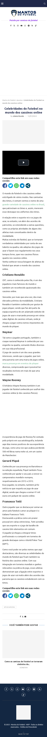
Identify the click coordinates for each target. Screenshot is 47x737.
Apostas (19, 100)
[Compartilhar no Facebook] (4, 185)
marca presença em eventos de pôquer (20, 363)
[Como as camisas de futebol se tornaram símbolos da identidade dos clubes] (23, 644)
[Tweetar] (10, 185)
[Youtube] (21, 25)
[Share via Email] (25, 616)
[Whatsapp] (25, 25)
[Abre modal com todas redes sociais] (28, 185)
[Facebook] (10, 25)
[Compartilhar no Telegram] (22, 185)
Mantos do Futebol (8, 100)
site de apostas (9, 607)
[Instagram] (18, 25)
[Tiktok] (36, 25)
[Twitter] (14, 25)
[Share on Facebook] (20, 616)
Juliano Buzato (18, 116)
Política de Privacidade (28, 727)
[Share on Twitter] (23, 617)
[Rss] (32, 25)
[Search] (44, 3)
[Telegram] (29, 25)
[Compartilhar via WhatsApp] (16, 185)
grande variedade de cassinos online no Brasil (23, 204)
